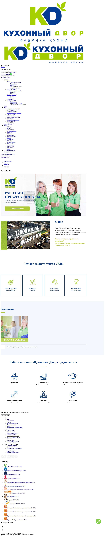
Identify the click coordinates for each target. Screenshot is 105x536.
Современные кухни (15, 82)
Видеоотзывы (10, 145)
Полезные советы (11, 136)
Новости (9, 140)
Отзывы (9, 138)
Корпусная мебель (11, 89)
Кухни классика (11, 431)
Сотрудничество (17, 208)
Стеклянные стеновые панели (18, 104)
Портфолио (13, 85)
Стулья (11, 97)
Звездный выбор (11, 142)
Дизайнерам (10, 139)
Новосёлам (10, 147)
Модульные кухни (14, 88)
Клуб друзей (10, 122)
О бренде (9, 126)
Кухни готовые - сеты (15, 86)
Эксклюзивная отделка (13, 436)
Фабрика (9, 133)
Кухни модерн (10, 430)
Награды (9, 128)
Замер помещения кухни (13, 117)
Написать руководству (13, 423)
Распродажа (10, 99)
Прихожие (12, 92)
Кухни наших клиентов (13, 433)
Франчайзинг (10, 146)
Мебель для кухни (11, 95)
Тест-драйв (10, 118)
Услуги (8, 447)
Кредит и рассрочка (12, 111)
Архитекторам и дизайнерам (14, 448)
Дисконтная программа (13, 452)
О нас (8, 419)
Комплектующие (11, 100)
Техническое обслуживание (14, 113)
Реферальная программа (13, 120)
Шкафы (12, 93)
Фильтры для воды (12, 443)
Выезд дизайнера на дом (13, 108)
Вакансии (9, 132)
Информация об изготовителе (14, 427)
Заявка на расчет (5, 157)
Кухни (8, 81)
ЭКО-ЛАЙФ (10, 143)
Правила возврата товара (13, 437)
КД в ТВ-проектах (11, 131)
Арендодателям (11, 449)
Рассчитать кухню (5, 77)
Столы (11, 96)
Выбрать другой (12, 72)
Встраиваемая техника (16, 103)
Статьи (8, 149)
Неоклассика (13, 84)
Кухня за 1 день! (11, 114)
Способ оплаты (11, 121)
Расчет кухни (10, 110)
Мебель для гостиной (15, 90)
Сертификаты (10, 135)
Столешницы (13, 102)
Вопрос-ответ (10, 129)
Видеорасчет (10, 115)
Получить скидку (5, 415)
